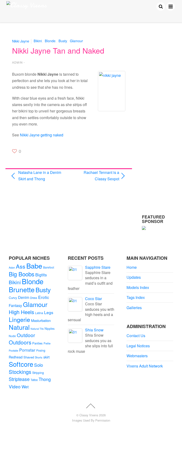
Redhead (16, 356)
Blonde (50, 40)
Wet (25, 387)
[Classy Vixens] (26, 5)
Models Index (138, 287)
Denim (23, 297)
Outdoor (26, 335)
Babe (34, 265)
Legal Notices (138, 345)
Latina (39, 313)
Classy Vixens (88, 415)
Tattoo (34, 380)
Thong (45, 379)
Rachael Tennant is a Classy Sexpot (95, 175)
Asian (12, 267)
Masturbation (41, 320)
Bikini (38, 40)
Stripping (38, 373)
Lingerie (19, 319)
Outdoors (20, 342)
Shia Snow (94, 330)
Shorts (38, 357)
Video (15, 386)
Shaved (28, 357)
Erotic (43, 297)
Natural (19, 327)
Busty (63, 40)
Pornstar (27, 350)
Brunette (22, 289)
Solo (38, 365)
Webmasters (137, 355)
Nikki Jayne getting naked (41, 135)
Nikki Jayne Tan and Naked (58, 50)
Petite (47, 343)
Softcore (21, 364)
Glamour (76, 40)
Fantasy (15, 305)
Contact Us (136, 335)
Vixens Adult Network (145, 366)
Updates (134, 277)
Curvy (13, 297)
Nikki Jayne (20, 40)
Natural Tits (37, 328)
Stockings (20, 371)
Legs (48, 312)
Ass (20, 266)
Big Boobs (21, 274)
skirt (46, 356)
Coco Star (93, 298)
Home (132, 267)
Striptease (19, 379)
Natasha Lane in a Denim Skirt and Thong (39, 175)
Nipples (50, 328)
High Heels (21, 312)
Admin (17, 62)
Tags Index (136, 297)
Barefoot (48, 267)
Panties (37, 343)
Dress (33, 298)
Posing (40, 350)
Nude (12, 336)
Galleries (134, 307)
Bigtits (41, 275)
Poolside (13, 350)
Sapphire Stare (97, 267)
